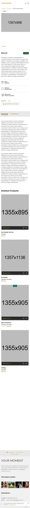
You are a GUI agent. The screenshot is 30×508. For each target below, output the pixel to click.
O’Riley (3, 368)
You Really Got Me (7, 232)
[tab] (4, 114)
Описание (4, 114)
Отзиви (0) (14, 114)
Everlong (4, 277)
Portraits (9, 279)
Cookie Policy (12, 504)
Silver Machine (6, 322)
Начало (3, 8)
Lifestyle (9, 8)
